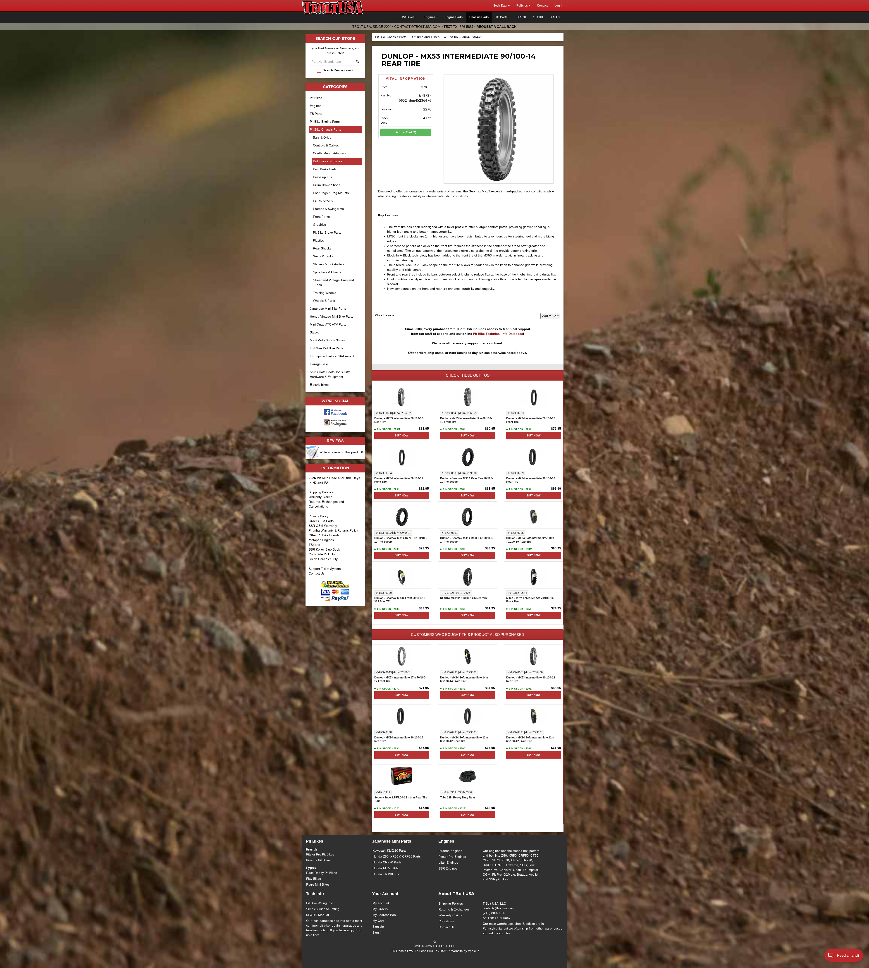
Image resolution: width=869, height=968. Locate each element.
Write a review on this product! (341, 452)
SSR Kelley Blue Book (324, 549)
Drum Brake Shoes (326, 185)
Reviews (335, 441)
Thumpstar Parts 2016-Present (332, 356)
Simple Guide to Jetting (322, 909)
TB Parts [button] (501, 17)
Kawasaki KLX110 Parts (389, 850)
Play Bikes (313, 878)
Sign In (377, 932)
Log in (558, 5)
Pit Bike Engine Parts (325, 121)
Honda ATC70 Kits (385, 868)
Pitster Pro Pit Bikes (320, 854)
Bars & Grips (322, 137)
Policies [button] (522, 5)
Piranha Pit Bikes (318, 860)
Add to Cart (404, 132)
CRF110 (555, 17)
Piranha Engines (450, 851)
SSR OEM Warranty (323, 525)
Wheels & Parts (324, 300)
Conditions (446, 921)
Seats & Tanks (323, 256)
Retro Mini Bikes (317, 884)
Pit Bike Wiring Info (319, 903)
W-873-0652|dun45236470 (463, 37)
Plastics (318, 240)
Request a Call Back (496, 27)
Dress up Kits (322, 177)
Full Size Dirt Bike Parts (326, 348)
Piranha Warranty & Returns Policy (333, 530)
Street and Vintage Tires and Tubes (333, 282)
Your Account (385, 893)
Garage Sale (319, 364)
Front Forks (321, 216)
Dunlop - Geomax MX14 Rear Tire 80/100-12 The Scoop (400, 540)
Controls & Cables (326, 145)
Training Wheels (324, 293)
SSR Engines (448, 868)
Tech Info (315, 893)
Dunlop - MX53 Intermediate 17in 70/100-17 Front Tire (400, 679)
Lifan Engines (448, 862)
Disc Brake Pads (325, 169)
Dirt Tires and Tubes (425, 37)
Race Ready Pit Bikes (321, 873)
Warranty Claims (320, 497)
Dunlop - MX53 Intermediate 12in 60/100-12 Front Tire (466, 420)
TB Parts (316, 113)
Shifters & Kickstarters (328, 264)
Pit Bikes (316, 98)
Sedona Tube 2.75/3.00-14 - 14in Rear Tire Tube (400, 799)
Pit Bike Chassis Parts (390, 37)
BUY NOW (401, 435)
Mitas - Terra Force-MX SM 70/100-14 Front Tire (530, 600)
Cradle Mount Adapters (329, 153)
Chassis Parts (479, 17)
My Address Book (384, 915)
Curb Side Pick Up (322, 554)
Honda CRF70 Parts (386, 862)
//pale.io (473, 951)
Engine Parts (453, 17)
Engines (315, 106)
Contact (542, 5)
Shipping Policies (321, 492)
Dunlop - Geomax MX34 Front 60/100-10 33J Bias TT (399, 600)
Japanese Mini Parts (391, 841)
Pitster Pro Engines (452, 856)
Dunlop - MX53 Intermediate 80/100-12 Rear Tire (530, 679)
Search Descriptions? (338, 70)
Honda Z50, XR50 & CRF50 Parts (396, 856)
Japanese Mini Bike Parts (328, 308)
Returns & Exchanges (454, 909)
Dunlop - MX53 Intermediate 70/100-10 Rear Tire (398, 420)
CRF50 (521, 17)
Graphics (319, 224)
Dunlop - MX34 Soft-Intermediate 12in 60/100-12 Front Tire (530, 739)
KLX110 (537, 17)
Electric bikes (319, 384)
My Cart (378, 920)
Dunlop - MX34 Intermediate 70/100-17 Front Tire (530, 420)
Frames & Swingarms (328, 209)
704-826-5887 (463, 27)
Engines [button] (430, 17)
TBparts (314, 544)
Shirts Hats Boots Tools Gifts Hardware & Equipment (330, 374)
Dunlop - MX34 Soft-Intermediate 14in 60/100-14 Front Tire (464, 679)
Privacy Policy (318, 516)
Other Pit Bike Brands (324, 535)
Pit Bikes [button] (408, 17)
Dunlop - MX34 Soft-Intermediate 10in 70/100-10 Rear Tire (530, 540)
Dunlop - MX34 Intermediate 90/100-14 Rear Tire (398, 739)
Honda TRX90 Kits (385, 874)
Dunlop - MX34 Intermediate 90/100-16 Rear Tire (530, 480)
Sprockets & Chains (327, 272)
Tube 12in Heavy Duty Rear (457, 797)
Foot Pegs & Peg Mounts (331, 193)
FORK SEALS (323, 201)
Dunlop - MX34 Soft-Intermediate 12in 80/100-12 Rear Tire (464, 739)
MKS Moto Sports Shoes (327, 340)
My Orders (380, 909)
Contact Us (317, 573)
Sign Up (378, 926)
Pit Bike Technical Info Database (498, 333)
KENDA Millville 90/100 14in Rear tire (464, 598)
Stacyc (314, 332)
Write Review (384, 315)
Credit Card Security (323, 559)
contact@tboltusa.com (417, 27)
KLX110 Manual (317, 915)
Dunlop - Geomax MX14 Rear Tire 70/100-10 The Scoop (466, 480)
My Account (380, 903)
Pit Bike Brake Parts (327, 232)
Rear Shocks (322, 248)
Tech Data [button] (501, 5)
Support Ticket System (325, 568)
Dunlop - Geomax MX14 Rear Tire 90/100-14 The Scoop (466, 540)
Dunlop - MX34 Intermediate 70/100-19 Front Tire (398, 480)
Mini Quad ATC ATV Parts (328, 324)
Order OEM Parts (321, 521)
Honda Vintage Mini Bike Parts (331, 316)
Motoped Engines (321, 540)
